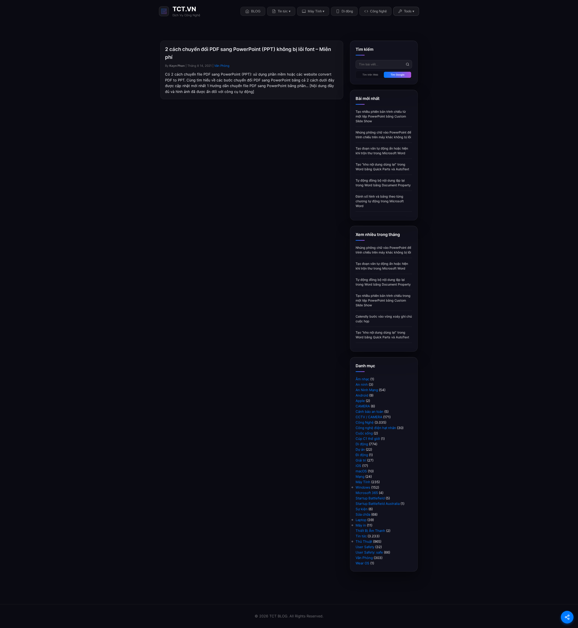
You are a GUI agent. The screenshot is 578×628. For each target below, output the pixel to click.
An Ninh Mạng (367, 390)
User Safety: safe (369, 552)
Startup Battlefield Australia (378, 503)
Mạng (360, 476)
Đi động (362, 455)
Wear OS (362, 563)
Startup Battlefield (370, 498)
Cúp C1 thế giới (368, 438)
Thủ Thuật (364, 541)
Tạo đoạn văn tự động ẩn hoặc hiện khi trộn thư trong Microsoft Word (382, 150)
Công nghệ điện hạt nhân (376, 428)
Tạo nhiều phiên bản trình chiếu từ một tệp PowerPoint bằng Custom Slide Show (381, 116)
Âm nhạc (362, 379)
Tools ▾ (409, 11)
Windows (363, 487)
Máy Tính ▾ (316, 11)
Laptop (361, 520)
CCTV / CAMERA (369, 417)
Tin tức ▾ (284, 11)
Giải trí (361, 460)
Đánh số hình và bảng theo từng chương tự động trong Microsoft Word (380, 201)
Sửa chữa (363, 514)
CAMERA (363, 406)
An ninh (362, 384)
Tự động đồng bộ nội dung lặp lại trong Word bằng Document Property (383, 182)
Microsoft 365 (367, 493)
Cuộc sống (364, 433)
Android (362, 395)
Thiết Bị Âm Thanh (370, 531)
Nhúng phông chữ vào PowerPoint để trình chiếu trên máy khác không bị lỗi (383, 134)
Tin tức (361, 536)
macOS (361, 471)
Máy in (361, 525)
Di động (347, 11)
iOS (358, 466)
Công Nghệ (378, 11)
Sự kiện (362, 509)
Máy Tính (363, 482)
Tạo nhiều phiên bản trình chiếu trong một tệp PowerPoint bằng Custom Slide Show (383, 300)
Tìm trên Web (370, 74)
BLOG (256, 11)
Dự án (360, 449)
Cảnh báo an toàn (369, 411)
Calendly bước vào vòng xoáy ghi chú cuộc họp (384, 318)
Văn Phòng (221, 65)
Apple (360, 401)
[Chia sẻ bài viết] (567, 617)
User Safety (365, 547)
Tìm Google (397, 74)
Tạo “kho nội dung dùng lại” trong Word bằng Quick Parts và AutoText (382, 166)
